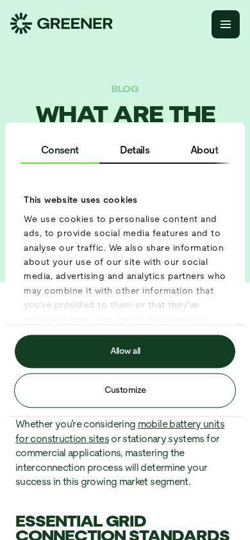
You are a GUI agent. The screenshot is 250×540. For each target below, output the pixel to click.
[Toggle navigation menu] (226, 24)
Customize (125, 390)
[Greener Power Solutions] (61, 24)
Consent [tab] (60, 150)
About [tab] (204, 150)
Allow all (125, 351)
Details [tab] (135, 150)
